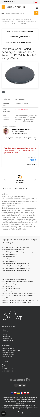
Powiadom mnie (32, 164)
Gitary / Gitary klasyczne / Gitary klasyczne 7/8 (15, 279)
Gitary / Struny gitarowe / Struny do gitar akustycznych (18, 293)
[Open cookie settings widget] (3, 413)
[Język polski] (15, 393)
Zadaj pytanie (28, 138)
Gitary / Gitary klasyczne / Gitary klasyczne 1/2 (15, 264)
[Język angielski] (12, 393)
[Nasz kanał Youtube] (20, 385)
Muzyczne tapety (8, 340)
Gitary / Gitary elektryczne (9, 259)
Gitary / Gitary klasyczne (9, 261)
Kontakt (5, 332)
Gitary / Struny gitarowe (9, 291)
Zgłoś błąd (35, 139)
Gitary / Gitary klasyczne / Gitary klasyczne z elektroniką (18, 281)
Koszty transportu (8, 352)
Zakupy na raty (7, 356)
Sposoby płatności (8, 354)
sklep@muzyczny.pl (20, 133)
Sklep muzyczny (6, 19)
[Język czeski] (24, 393)
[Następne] (35, 179)
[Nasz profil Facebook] (16, 385)
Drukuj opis (9, 138)
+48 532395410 (18, 131)
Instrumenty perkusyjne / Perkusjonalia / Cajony (16, 302)
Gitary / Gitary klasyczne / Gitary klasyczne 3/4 (15, 268)
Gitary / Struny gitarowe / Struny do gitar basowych (17, 295)
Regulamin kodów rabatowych (12, 350)
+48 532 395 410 (8, 371)
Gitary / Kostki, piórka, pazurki (11, 284)
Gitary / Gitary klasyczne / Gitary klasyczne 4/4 (15, 271)
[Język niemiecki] (18, 393)
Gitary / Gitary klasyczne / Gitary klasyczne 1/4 (15, 266)
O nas (4, 330)
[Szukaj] (36, 13)
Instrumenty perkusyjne (23, 19)
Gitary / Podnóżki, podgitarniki (11, 288)
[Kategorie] (3, 13)
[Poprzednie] (5, 179)
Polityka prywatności (20, 408)
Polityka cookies (33, 408)
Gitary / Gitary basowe (8, 257)
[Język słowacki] (28, 393)
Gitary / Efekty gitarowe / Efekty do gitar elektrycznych (18, 252)
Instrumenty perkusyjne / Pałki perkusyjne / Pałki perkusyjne (20, 300)
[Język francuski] (21, 393)
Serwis (5, 334)
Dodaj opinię (18, 138)
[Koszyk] (36, 7)
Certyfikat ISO (7, 336)
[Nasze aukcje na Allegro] (24, 385)
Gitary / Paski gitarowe (8, 286)
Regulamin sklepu (8, 348)
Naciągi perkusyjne (7, 21)
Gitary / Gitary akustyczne (9, 254)
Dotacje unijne (7, 338)
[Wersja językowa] (35, 2)
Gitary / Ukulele (6, 298)
